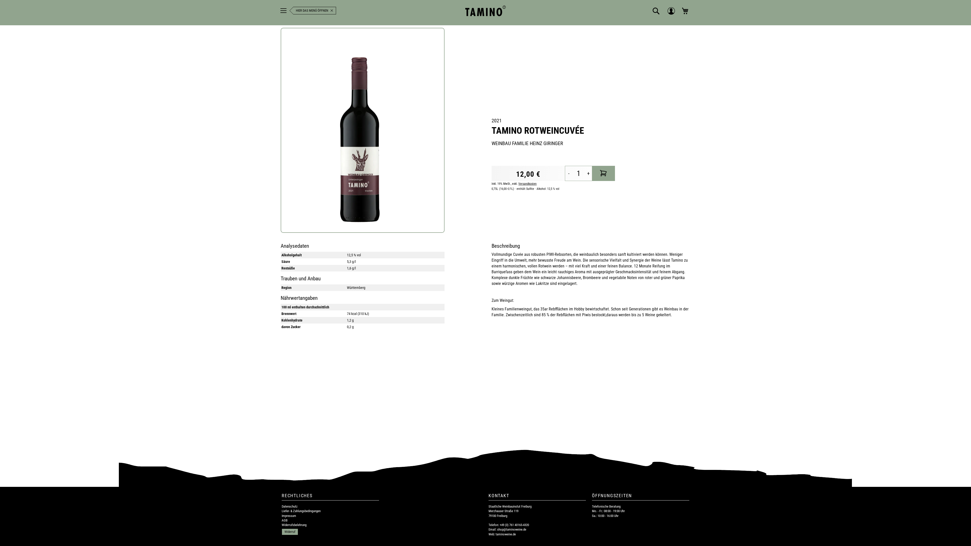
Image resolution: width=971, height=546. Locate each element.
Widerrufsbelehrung (294, 525)
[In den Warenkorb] (603, 173)
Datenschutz (290, 506)
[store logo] (485, 11)
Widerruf (289, 532)
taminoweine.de (506, 534)
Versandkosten (527, 184)
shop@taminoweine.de (511, 529)
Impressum (289, 516)
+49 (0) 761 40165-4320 (514, 525)
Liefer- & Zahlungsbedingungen (301, 511)
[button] (656, 11)
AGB (285, 520)
